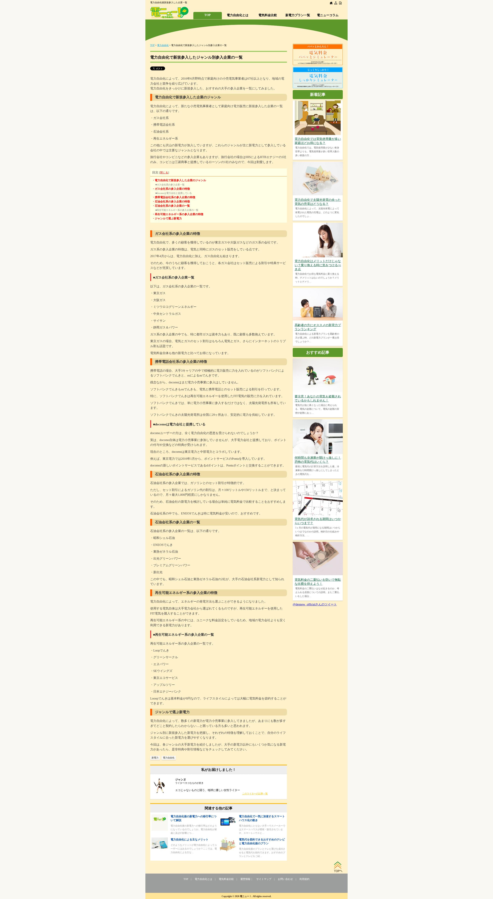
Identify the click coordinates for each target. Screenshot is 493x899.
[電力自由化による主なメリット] (160, 847)
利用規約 (304, 879)
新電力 (155, 757)
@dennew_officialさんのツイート (315, 604)
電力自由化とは (237, 15)
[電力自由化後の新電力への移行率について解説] (160, 829)
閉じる (164, 172)
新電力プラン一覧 (297, 15)
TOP (207, 15)
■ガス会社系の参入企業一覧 (169, 184)
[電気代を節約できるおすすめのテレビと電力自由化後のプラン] (228, 850)
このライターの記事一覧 (255, 793)
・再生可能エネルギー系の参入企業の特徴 (177, 214)
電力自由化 (163, 45)
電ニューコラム (328, 15)
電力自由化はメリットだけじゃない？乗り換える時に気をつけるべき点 (318, 265)
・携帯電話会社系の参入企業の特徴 (173, 197)
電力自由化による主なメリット (189, 839)
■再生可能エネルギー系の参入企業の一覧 (176, 210)
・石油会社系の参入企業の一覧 (171, 205)
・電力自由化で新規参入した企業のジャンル (179, 180)
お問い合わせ (285, 879)
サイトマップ (263, 879)
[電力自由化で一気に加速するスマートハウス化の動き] (228, 825)
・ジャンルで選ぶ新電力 (167, 218)
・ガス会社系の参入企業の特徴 (171, 188)
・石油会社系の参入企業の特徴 (171, 201)
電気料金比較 (267, 15)
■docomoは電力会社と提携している (173, 193)
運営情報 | (246, 879)
